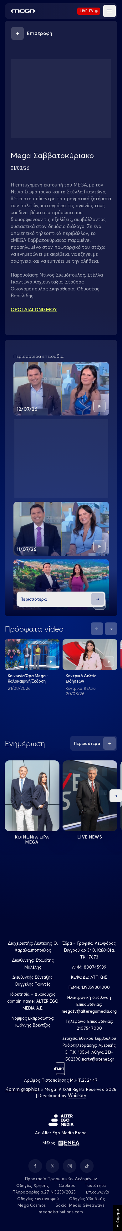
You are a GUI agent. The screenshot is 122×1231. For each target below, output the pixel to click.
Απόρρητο (117, 1218)
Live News (90, 836)
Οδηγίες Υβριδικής (87, 1198)
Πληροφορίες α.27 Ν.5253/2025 (44, 1191)
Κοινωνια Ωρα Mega (32, 839)
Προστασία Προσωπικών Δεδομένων (61, 1178)
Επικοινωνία (97, 1191)
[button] (109, 11)
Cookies (67, 1185)
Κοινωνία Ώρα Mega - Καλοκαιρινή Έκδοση (28, 678)
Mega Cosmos (32, 1205)
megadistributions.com (61, 1211)
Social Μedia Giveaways (80, 1205)
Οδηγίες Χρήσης (32, 1185)
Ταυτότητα (95, 1185)
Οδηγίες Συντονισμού (38, 1198)
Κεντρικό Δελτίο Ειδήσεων (81, 678)
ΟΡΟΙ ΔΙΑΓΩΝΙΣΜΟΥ (34, 309)
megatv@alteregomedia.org (89, 1011)
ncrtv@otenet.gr (98, 1059)
